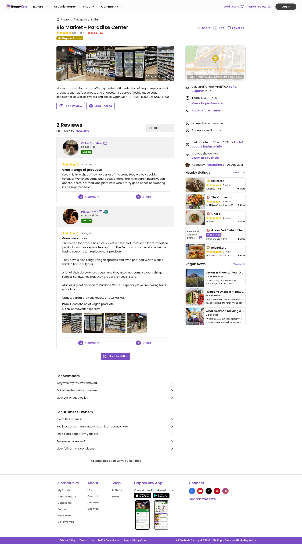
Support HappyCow (135, 540)
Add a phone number (207, 110)
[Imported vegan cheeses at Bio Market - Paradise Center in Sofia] (130, 63)
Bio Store (217, 181)
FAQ (90, 490)
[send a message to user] (106, 143)
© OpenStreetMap (219, 76)
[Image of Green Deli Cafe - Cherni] (195, 235)
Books (116, 496)
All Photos (160, 77)
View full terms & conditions (75, 449)
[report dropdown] (170, 142)
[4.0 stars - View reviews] (64, 32)
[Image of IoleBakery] (195, 251)
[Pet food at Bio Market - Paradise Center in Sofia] (100, 63)
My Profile (64, 490)
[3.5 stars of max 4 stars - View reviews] (214, 201)
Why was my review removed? (77, 383)
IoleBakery (218, 248)
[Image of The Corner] (195, 201)
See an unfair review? (71, 441)
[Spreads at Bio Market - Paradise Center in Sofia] (159, 63)
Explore (38, 7)
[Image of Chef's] (195, 217)
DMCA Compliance (108, 540)
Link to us (93, 502)
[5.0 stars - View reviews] (214, 185)
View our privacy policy (72, 398)
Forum (62, 509)
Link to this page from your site (77, 434)
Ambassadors (67, 496)
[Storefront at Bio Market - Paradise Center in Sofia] (71, 63)
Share (206, 28)
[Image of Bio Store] (195, 185)
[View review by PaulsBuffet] (70, 216)
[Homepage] (16, 6)
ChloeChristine (91, 143)
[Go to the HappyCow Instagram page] (225, 491)
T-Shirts (117, 490)
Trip (221, 28)
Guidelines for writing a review (76, 390)
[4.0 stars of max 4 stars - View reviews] (214, 217)
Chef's (216, 214)
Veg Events (65, 503)
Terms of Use (86, 540)
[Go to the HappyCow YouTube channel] (200, 491)
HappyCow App (148, 482)
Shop (86, 7)
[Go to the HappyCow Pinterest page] (217, 491)
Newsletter (65, 515)
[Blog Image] (195, 278)
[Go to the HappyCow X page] (209, 491)
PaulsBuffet (82, 130)
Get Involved (66, 522)
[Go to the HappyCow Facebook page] (192, 491)
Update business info (207, 147)
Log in (286, 7)
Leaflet (192, 76)
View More (239, 172)
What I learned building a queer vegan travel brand (242, 311)
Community (109, 7)
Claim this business (69, 419)
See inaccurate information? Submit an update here (92, 426)
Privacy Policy (67, 540)
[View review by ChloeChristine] (70, 147)
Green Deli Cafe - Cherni (228, 230)
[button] (215, 59)
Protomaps (203, 76)
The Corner (219, 197)
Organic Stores (65, 7)
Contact (92, 496)
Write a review (214, 234)
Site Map (93, 509)
